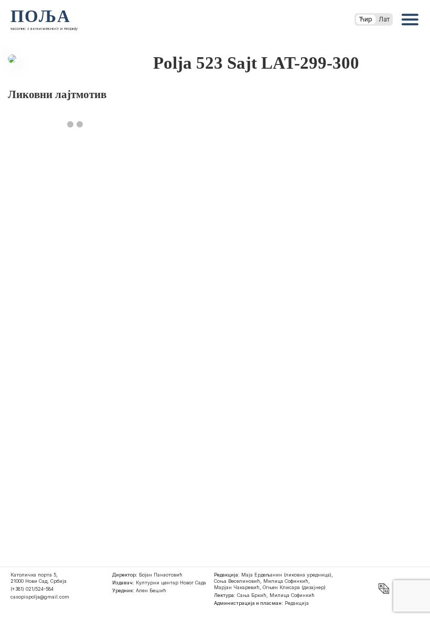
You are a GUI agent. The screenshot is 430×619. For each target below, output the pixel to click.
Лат (384, 19)
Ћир (365, 19)
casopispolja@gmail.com (39, 597)
